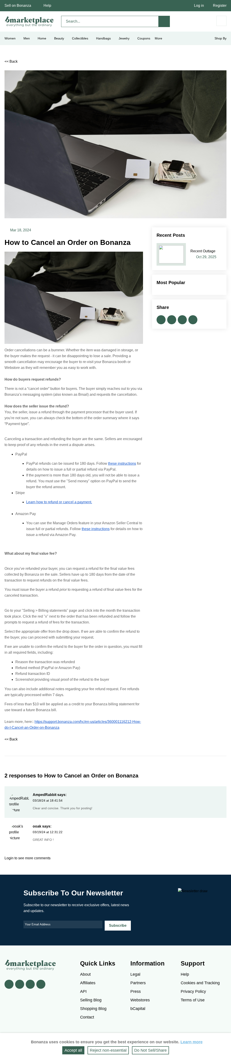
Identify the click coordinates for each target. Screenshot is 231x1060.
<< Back (11, 61)
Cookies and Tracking (200, 983)
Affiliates (87, 983)
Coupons (143, 38)
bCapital (137, 1008)
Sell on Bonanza (18, 5)
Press (135, 991)
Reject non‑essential (108, 1050)
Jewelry (124, 38)
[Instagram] (40, 984)
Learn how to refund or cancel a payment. (59, 502)
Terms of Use (193, 1000)
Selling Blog (91, 1000)
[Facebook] (9, 984)
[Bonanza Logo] (29, 21)
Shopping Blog (93, 1008)
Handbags (103, 38)
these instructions (122, 463)
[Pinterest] (30, 984)
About (85, 974)
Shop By (220, 38)
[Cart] (221, 21)
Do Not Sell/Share (150, 1050)
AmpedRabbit (44, 795)
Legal (135, 974)
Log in (199, 5)
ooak (37, 826)
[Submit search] (164, 21)
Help (47, 5)
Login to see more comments (28, 858)
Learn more (191, 1042)
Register (219, 5)
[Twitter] (19, 984)
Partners (138, 983)
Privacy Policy (193, 991)
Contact (87, 1017)
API (83, 991)
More (158, 38)
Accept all (73, 1050)
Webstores (140, 1000)
